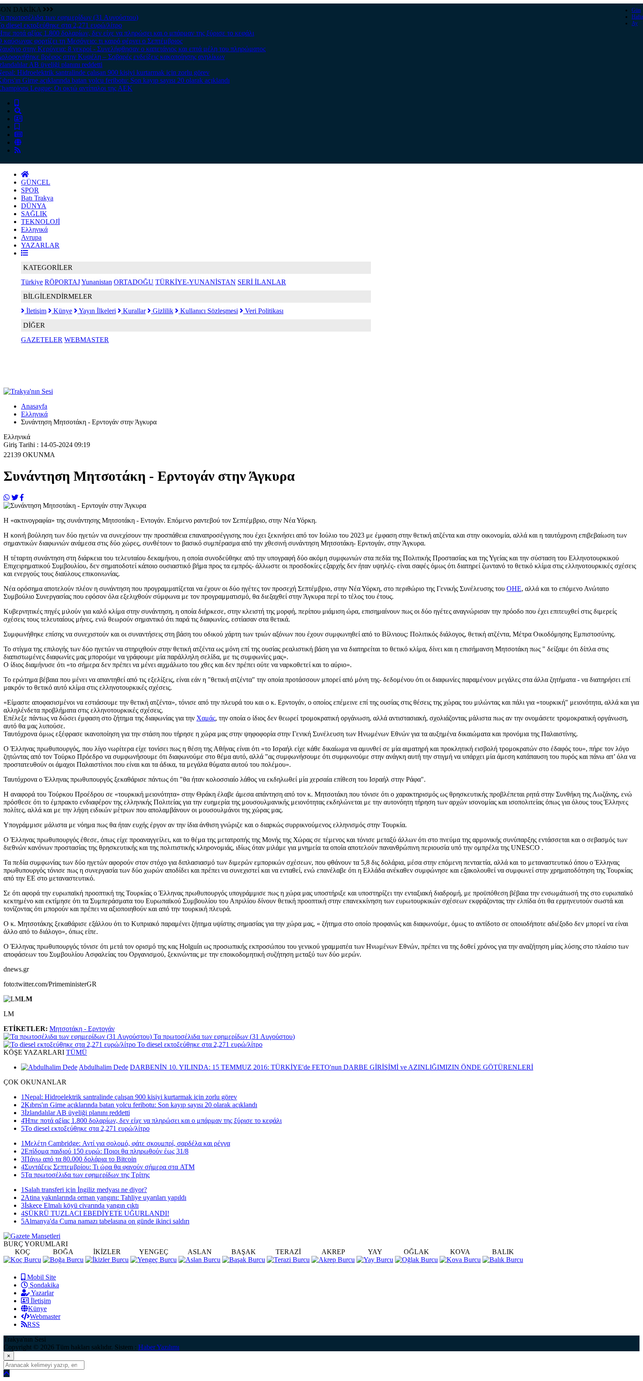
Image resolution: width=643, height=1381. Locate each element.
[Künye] (17, 142)
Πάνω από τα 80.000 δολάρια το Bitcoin (78, 1159)
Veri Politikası (263, 311)
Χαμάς (205, 718)
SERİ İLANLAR (262, 282)
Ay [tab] (635, 23)
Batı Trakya (37, 198)
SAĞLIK (34, 213)
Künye (62, 311)
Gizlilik (162, 311)
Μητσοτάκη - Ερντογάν (82, 1028)
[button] (24, 253)
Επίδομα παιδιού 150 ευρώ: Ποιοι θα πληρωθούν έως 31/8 (105, 1151)
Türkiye (32, 282)
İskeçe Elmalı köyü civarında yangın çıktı (80, 1205)
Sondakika (43, 1285)
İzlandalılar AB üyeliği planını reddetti (75, 1112)
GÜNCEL (35, 182)
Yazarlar (42, 1293)
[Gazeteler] (18, 134)
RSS (33, 1324)
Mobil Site (40, 1277)
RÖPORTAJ (62, 282)
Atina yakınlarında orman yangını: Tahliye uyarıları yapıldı (103, 1197)
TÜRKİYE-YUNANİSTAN (195, 282)
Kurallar (133, 311)
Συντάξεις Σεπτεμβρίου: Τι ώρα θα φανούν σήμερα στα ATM (108, 1167)
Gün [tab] (636, 10)
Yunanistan (96, 282)
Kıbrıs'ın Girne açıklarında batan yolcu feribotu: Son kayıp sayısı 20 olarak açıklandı (139, 1104)
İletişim (35, 311)
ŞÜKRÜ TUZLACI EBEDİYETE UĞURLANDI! (95, 1213)
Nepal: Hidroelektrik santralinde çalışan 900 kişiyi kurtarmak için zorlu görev (129, 1097)
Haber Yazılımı (158, 1347)
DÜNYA (33, 206)
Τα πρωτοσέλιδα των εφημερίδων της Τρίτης (85, 1174)
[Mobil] (16, 103)
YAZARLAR (40, 245)
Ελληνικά (34, 229)
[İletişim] (18, 118)
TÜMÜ (76, 1052)
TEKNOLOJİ (40, 221)
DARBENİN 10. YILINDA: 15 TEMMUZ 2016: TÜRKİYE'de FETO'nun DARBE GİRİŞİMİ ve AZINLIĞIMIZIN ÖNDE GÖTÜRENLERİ (331, 1067)
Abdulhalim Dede (103, 1067)
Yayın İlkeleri (96, 311)
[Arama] (17, 111)
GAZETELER (42, 339)
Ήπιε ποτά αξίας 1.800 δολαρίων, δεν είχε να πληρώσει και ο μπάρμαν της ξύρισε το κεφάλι (151, 1120)
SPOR (30, 190)
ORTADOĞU (134, 282)
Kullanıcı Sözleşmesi (208, 311)
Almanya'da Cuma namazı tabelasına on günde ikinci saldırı (105, 1221)
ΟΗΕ (514, 588)
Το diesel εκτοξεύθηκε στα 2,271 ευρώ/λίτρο (85, 1128)
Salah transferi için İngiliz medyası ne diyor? (84, 1189)
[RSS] (17, 150)
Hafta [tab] (637, 17)
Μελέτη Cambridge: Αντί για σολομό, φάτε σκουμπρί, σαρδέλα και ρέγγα (125, 1143)
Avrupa (31, 237)
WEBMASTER (86, 339)
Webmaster (45, 1316)
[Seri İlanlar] (17, 126)
